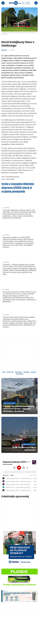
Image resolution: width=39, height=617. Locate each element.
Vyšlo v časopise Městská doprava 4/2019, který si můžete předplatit (17, 187)
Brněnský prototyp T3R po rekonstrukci (24, 448)
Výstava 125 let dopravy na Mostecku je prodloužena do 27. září (19, 310)
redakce (4, 50)
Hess (3, 372)
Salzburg (26, 372)
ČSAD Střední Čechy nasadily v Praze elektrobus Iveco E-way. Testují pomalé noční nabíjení (19, 284)
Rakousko (18, 372)
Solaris (33, 372)
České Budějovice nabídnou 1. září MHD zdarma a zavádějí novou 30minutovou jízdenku (19, 256)
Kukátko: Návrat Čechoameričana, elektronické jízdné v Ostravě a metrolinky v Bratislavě (19, 408)
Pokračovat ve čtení (19, 247)
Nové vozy (10, 372)
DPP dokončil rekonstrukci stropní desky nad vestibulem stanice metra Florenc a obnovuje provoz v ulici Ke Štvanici (19, 229)
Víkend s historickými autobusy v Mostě (19, 204)
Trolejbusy (19, 374)
